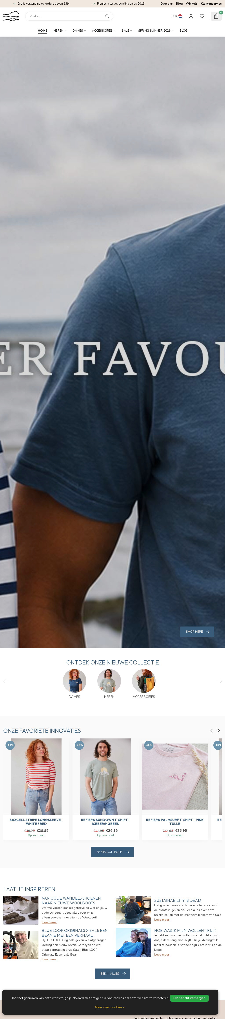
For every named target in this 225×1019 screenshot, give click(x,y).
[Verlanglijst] (202, 16)
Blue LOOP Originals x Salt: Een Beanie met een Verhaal (75, 933)
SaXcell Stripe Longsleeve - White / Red (36, 822)
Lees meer (49, 922)
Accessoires (102, 31)
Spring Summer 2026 (154, 31)
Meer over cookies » (110, 1007)
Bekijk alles (109, 974)
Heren (59, 31)
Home (42, 31)
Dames (78, 31)
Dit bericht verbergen (189, 998)
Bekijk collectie (110, 852)
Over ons (166, 4)
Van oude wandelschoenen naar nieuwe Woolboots (71, 901)
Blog (179, 4)
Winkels (192, 4)
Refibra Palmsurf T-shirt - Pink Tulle (175, 822)
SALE (125, 31)
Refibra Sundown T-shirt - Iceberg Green (105, 822)
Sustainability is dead (177, 900)
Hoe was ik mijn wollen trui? (185, 930)
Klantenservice (211, 4)
